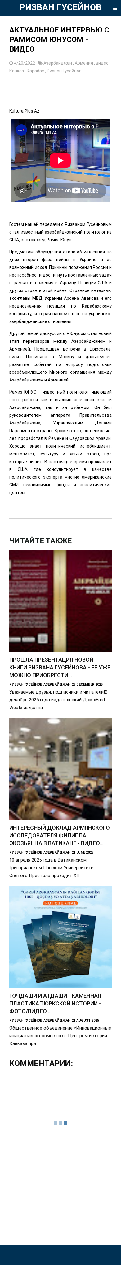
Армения (84, 63)
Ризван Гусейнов (64, 70)
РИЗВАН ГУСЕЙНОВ (60, 7)
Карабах (36, 70)
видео (103, 63)
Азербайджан (58, 63)
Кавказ (17, 70)
